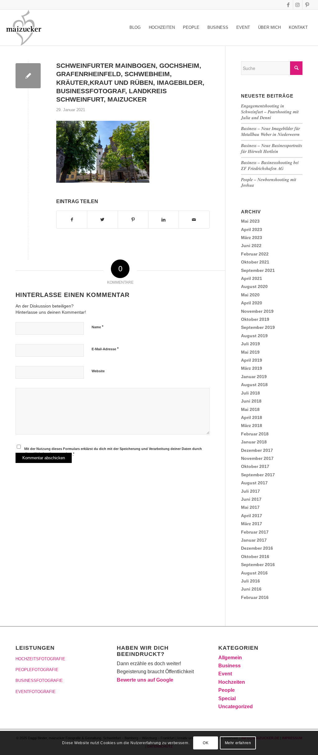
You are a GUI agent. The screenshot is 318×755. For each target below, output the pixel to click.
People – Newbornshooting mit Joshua (268, 183)
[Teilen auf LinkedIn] (163, 219)
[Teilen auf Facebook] (72, 219)
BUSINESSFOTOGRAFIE (39, 680)
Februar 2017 (255, 532)
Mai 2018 (250, 409)
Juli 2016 (250, 580)
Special (227, 698)
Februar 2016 (255, 597)
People (226, 690)
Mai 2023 (250, 221)
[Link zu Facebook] (288, 4)
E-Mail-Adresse (105, 349)
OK (205, 743)
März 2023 (251, 237)
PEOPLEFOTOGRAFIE (37, 669)
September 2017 (258, 474)
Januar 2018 (254, 441)
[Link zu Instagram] (297, 4)
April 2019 (251, 360)
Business (229, 665)
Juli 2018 (250, 393)
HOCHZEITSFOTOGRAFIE (40, 659)
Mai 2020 (250, 294)
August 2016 (254, 572)
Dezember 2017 (257, 450)
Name (97, 327)
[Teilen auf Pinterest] (133, 219)
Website (98, 371)
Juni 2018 (251, 401)
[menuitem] (135, 28)
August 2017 (254, 482)
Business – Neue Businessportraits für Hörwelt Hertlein (271, 148)
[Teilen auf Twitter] (102, 219)
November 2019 (257, 311)
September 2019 (258, 327)
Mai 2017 (250, 507)
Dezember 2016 (257, 548)
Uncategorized (235, 706)
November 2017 (257, 458)
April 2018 (251, 417)
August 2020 (254, 286)
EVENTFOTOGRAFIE (36, 691)
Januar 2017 (254, 540)
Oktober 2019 (255, 319)
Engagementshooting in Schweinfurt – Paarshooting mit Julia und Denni (270, 112)
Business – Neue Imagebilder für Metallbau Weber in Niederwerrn (270, 131)
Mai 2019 (250, 352)
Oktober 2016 (255, 556)
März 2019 (251, 368)
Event (225, 673)
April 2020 (251, 302)
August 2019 (254, 335)
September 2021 (258, 270)
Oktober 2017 (255, 466)
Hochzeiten (231, 682)
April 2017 (251, 515)
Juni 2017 (251, 499)
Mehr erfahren (238, 743)
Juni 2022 (251, 245)
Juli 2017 (250, 491)
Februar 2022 (255, 253)
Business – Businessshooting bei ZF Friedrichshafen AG (270, 165)
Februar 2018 (255, 433)
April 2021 (251, 278)
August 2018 (254, 384)
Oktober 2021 (255, 262)
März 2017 (251, 523)
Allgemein (230, 657)
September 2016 (258, 564)
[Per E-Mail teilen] (194, 219)
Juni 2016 (251, 589)
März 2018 (251, 425)
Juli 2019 (250, 343)
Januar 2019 (254, 376)
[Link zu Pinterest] (307, 4)
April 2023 (251, 229)
